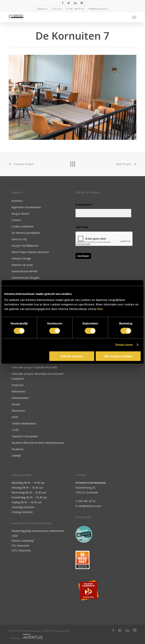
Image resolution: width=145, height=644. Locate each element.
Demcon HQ (19, 239)
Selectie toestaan (72, 356)
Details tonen (124, 344)
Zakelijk (16, 455)
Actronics (17, 201)
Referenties (18, 391)
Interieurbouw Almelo (25, 271)
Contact (16, 220)
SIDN (15, 417)
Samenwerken (20, 398)
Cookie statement (22, 226)
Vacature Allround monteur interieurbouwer (38, 442)
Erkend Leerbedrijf (23, 540)
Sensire (16, 404)
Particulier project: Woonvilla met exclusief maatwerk (37, 376)
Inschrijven (83, 256)
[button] (134, 17)
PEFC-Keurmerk (21, 550)
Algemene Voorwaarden (26, 207)
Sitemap (15, 638)
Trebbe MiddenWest (24, 423)
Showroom (18, 410)
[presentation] (104, 239)
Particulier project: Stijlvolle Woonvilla (34, 367)
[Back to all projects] (72, 163)
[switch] (54, 331)
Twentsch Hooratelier (25, 436)
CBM (15, 536)
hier (100, 308)
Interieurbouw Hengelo (25, 277)
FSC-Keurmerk (20, 545)
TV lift (15, 430)
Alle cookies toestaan (118, 356)
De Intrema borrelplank (26, 233)
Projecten (17, 385)
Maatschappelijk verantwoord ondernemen (38, 531)
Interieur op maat (22, 265)
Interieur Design (21, 258)
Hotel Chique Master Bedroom (30, 252)
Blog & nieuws (20, 213)
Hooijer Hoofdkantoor (25, 245)
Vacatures (18, 449)
